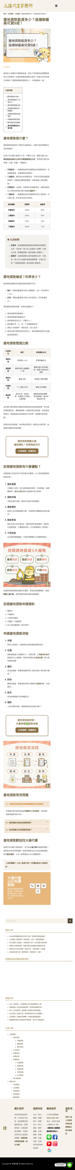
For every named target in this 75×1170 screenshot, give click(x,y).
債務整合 (68, 1127)
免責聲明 (60, 1163)
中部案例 (16, 1085)
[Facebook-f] (38, 891)
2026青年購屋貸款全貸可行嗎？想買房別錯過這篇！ (27, 936)
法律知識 (20, 1072)
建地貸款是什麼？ (13, 97)
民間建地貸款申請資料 (14, 115)
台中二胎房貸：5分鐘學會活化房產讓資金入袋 (25, 1004)
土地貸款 (17, 14)
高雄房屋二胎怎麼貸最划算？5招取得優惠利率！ (26, 1007)
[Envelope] (38, 885)
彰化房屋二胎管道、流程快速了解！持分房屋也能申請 (28, 943)
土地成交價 (38, 658)
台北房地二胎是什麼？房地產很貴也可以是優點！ (26, 1013)
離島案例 (16, 1097)
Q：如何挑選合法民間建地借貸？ (19, 830)
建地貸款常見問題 (13, 122)
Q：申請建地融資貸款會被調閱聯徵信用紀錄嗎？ (25, 804)
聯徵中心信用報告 (32, 811)
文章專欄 (10, 14)
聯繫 (5, 594)
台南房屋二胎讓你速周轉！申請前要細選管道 (25, 1017)
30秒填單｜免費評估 (27, 451)
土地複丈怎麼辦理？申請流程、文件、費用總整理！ (27, 939)
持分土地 (17, 491)
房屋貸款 (16, 1053)
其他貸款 (16, 1037)
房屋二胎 (68, 1117)
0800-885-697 (53, 1118)
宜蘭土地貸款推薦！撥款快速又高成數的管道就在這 (27, 946)
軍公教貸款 (17, 1078)
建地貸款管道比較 (14, 105)
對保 (39, 684)
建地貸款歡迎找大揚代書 (14, 127)
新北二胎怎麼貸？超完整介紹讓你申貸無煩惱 (25, 1010)
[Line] (43, 885)
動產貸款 (20, 1044)
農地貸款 (10, 854)
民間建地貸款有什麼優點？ (14, 109)
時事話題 (20, 1069)
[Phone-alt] (32, 885)
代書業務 (20, 1063)
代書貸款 (20, 1041)
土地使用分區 (42, 654)
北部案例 (16, 1088)
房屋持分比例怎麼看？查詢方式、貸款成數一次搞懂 (27, 949)
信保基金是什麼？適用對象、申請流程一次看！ (25, 952)
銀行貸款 (20, 1047)
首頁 (4, 14)
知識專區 (16, 1059)
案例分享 (12, 1081)
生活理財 (20, 1075)
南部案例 (16, 1091)
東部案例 (16, 1094)
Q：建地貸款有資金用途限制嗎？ (19, 823)
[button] (56, 6)
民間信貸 (16, 1056)
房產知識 (20, 1066)
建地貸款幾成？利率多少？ (14, 101)
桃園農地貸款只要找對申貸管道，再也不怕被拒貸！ (27, 1020)
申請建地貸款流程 (14, 119)
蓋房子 (32, 191)
